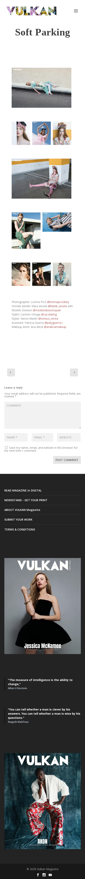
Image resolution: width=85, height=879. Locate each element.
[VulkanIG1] (41, 88)
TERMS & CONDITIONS (19, 529)
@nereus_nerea (48, 318)
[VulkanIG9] (41, 274)
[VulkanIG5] (41, 179)
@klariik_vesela (57, 306)
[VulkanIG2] (21, 133)
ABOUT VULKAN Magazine (22, 510)
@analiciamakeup (55, 327)
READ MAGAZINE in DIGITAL (23, 490)
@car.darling (49, 314)
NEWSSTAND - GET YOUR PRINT (25, 500)
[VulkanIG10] (62, 274)
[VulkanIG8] (21, 274)
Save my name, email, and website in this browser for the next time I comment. (41, 449)
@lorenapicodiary (58, 302)
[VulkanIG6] (26, 230)
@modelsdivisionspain (47, 310)
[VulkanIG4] (62, 133)
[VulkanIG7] (56, 222)
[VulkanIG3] (41, 133)
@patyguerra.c (53, 323)
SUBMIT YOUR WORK (18, 519)
